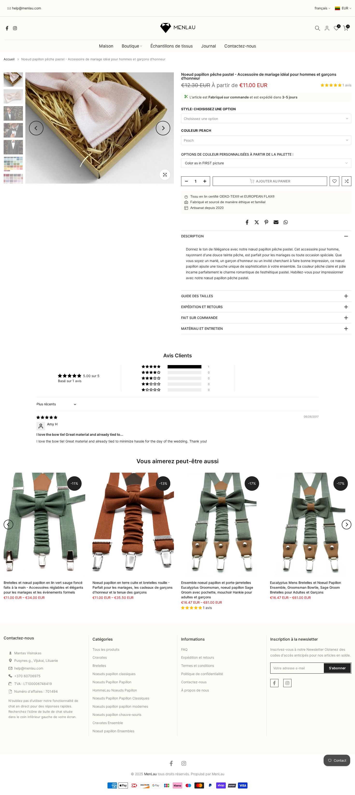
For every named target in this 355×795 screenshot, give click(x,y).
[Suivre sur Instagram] (15, 28)
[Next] (163, 128)
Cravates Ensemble (107, 723)
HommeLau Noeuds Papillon (114, 690)
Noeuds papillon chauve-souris (116, 714)
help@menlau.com (26, 8)
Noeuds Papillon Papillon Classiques (120, 698)
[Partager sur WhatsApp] (285, 222)
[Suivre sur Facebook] (7, 28)
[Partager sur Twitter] (256, 222)
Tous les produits (105, 649)
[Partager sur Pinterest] (266, 222)
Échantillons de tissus (171, 45)
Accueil (9, 59)
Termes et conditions (197, 666)
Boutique (130, 45)
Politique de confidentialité (202, 674)
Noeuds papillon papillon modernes (120, 706)
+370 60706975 (27, 676)
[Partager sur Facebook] (247, 222)
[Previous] (36, 128)
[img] (46, 417)
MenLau (218, 774)
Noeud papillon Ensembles (113, 731)
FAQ (184, 649)
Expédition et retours (197, 657)
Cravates (99, 657)
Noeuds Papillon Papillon (111, 682)
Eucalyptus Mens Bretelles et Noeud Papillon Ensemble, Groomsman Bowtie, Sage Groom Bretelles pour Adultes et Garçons (305, 587)
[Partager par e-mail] (276, 222)
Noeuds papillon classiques (113, 674)
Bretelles (99, 666)
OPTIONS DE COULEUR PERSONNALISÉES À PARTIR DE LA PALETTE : (237, 154)
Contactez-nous (240, 45)
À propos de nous (195, 690)
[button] (331, 85)
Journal (208, 45)
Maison (106, 45)
